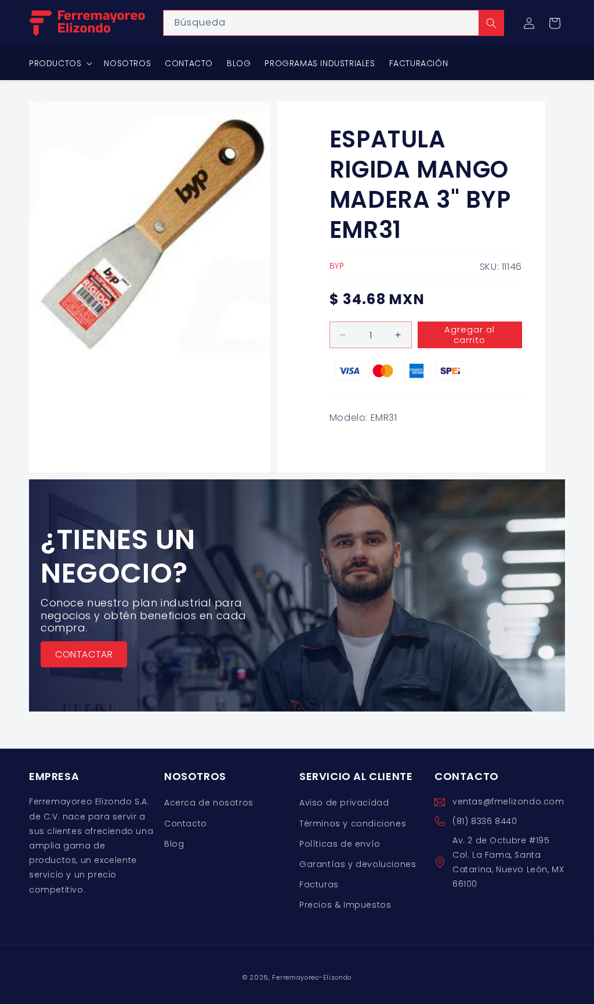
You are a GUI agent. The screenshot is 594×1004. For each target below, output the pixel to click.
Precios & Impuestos (345, 905)
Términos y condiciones (352, 823)
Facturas (319, 884)
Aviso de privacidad (344, 802)
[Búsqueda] (491, 23)
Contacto (185, 823)
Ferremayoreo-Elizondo (312, 977)
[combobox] (333, 23)
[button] (554, 23)
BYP (337, 266)
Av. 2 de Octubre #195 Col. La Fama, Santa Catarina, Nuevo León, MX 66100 (508, 862)
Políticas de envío (340, 844)
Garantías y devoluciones (357, 864)
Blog (174, 844)
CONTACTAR (84, 654)
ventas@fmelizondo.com (508, 801)
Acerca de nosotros (208, 802)
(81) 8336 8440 (484, 821)
